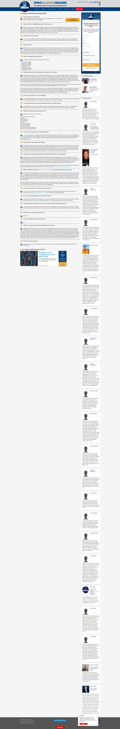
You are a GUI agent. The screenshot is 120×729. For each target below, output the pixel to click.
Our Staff (26, 719)
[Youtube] (90, 2)
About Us (67, 9)
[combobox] (84, 43)
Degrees (43, 9)
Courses (37, 9)
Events (60, 9)
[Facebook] (96, 2)
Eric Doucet (93, 493)
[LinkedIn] (94, 2)
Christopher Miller (93, 339)
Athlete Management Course (40, 192)
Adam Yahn (93, 686)
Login (73, 9)
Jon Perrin (93, 587)
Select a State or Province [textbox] (89, 55)
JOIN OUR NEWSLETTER (59, 720)
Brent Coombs (94, 665)
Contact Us (22, 719)
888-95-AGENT (32, 721)
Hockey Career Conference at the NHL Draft (47, 254)
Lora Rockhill (94, 308)
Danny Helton (94, 390)
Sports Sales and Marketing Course (62, 166)
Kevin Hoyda (93, 277)
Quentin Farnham (92, 471)
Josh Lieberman (93, 189)
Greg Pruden (93, 513)
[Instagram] (98, 2)
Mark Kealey (93, 413)
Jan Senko (93, 608)
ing (51, 169)
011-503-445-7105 (28, 723)
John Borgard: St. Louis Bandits (94, 151)
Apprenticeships (52, 9)
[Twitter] (92, 2)
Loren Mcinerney (93, 364)
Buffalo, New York (43, 265)
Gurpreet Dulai (94, 533)
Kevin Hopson (94, 245)
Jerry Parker (93, 101)
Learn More (81, 721)
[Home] (25, 6)
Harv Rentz (93, 556)
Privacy (30, 719)
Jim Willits (93, 124)
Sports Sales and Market (44, 169)
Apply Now (79, 9)
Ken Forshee (93, 219)
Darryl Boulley (94, 446)
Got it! (83, 723)
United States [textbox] (86, 52)
